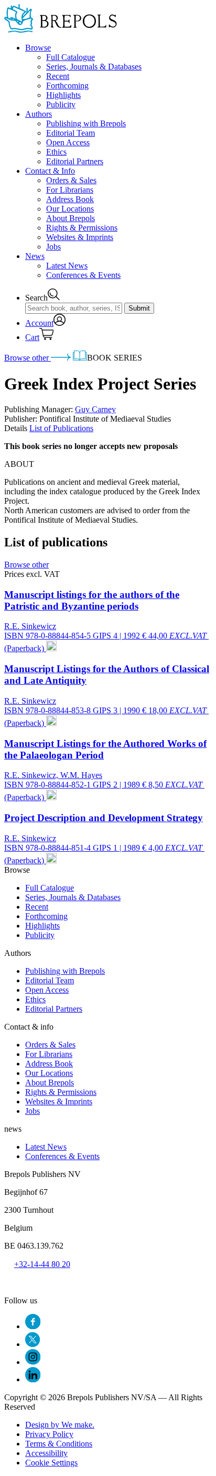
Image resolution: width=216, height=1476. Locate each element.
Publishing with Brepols (86, 123)
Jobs (53, 246)
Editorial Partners (74, 161)
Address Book (70, 199)
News (35, 256)
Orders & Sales (71, 180)
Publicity (60, 104)
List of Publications (61, 428)
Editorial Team (70, 132)
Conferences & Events (83, 275)
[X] (32, 1344)
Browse (38, 47)
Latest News (67, 265)
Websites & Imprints (79, 237)
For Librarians (69, 189)
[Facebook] (32, 1326)
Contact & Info (50, 170)
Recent (57, 76)
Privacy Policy (49, 1434)
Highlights (63, 95)
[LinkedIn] (32, 1379)
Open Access (68, 142)
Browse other (27, 357)
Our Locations (70, 208)
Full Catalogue (70, 57)
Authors (38, 113)
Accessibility (46, 1453)
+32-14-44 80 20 (42, 1264)
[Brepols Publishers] (60, 29)
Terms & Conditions (58, 1443)
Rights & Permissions (81, 227)
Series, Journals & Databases (94, 66)
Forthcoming (67, 85)
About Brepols (70, 218)
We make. (59, 1424)
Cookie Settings (51, 1462)
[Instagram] (32, 1362)
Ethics (56, 151)
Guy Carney (95, 409)
